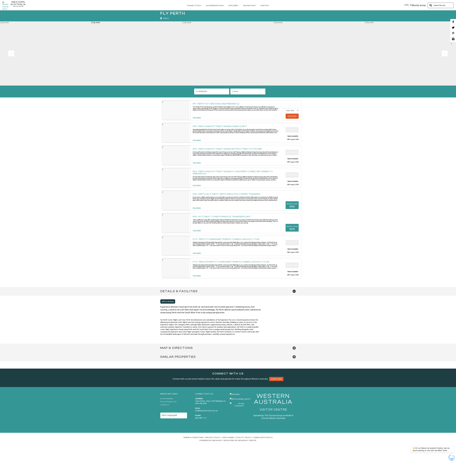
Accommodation (214, 6)
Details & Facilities (179, 291)
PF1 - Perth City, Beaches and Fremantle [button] (216, 104)
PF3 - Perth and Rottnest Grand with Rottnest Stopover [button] (227, 149)
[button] (247, 91)
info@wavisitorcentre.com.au (206, 410)
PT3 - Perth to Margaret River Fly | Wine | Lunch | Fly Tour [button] (226, 239)
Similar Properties (178, 357)
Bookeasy (217, 440)
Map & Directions (176, 348)
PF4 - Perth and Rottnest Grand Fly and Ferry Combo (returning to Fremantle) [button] (233, 172)
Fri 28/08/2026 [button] (201, 91)
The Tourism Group (273, 415)
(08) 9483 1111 (201, 418)
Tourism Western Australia (273, 418)
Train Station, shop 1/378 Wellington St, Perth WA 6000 (210, 402)
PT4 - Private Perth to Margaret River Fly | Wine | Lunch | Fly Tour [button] (231, 262)
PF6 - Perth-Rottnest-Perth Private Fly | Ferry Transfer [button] (226, 194)
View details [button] (197, 117)
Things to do (193, 6)
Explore (233, 6)
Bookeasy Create (247, 440)
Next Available (292, 136)
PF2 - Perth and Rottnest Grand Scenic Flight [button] (220, 126)
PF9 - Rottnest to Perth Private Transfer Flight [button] (222, 216)
